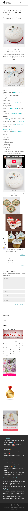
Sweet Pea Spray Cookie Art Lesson (16, 472)
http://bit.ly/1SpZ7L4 (7, 129)
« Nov (4, 355)
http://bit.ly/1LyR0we (15, 102)
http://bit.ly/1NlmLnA (19, 121)
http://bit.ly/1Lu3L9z (17, 92)
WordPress (14, 509)
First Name (5, 320)
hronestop (6, 464)
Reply (22, 254)
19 (19, 349)
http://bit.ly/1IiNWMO (16, 113)
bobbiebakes (7, 17)
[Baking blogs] (10, 400)
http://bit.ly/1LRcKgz (7, 119)
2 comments (18, 18)
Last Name (5, 323)
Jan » (7, 355)
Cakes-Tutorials (20, 17)
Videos (13, 18)
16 (10, 349)
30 (10, 353)
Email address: (6, 317)
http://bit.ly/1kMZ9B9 (17, 131)
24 (13, 351)
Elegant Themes (14, 507)
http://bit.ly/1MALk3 (14, 108)
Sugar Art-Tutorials (7, 18)
